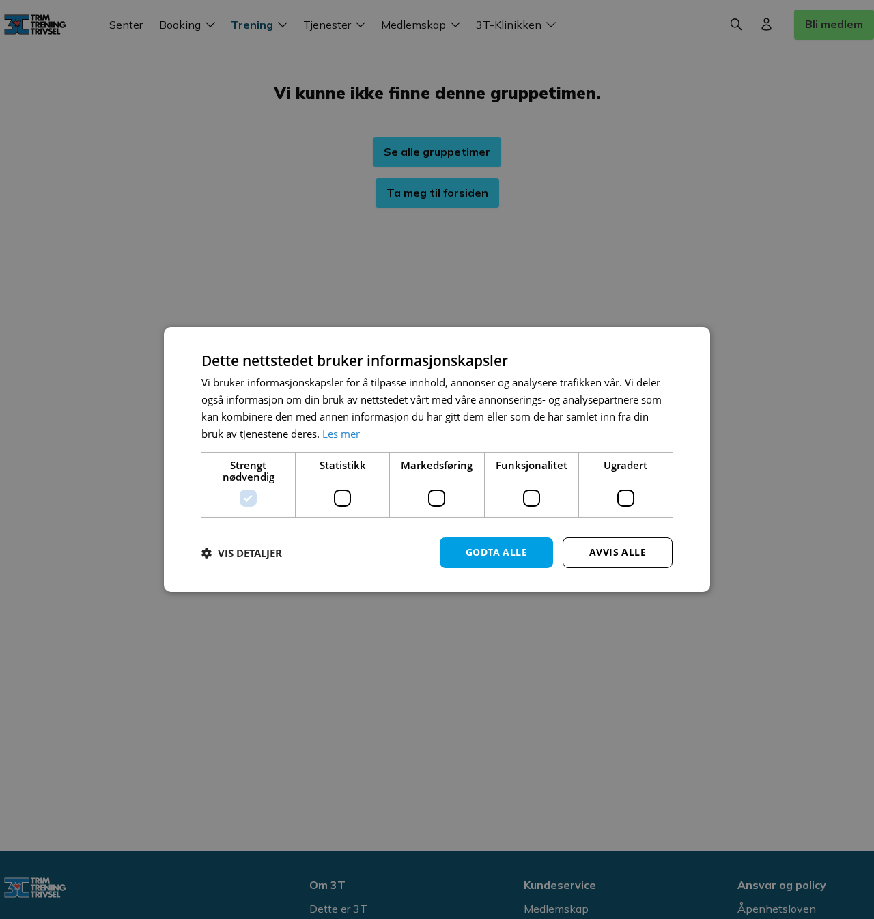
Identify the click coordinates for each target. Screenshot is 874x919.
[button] (241, 553)
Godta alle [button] (496, 552)
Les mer (341, 433)
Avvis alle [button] (617, 552)
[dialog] (437, 459)
